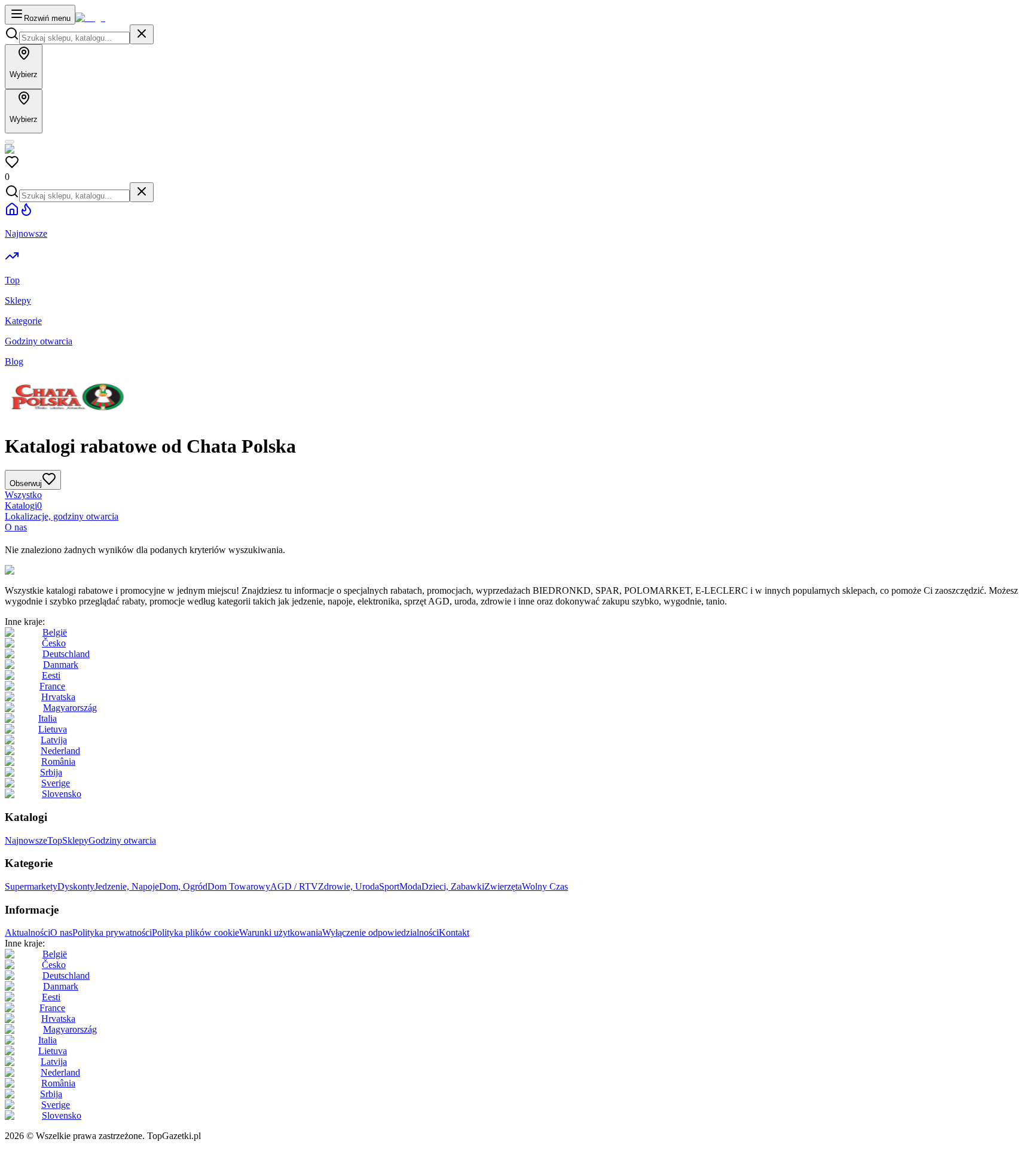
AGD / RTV (294, 886)
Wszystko (23, 495)
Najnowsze (26, 840)
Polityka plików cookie (195, 932)
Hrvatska (58, 697)
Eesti (51, 675)
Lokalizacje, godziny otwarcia (61, 516)
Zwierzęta (503, 886)
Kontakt (454, 932)
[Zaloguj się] (9, 142)
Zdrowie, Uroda (348, 886)
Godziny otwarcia (122, 840)
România (58, 761)
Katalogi (23, 505)
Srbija (51, 772)
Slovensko (61, 794)
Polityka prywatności (112, 932)
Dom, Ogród (183, 886)
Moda (410, 886)
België (54, 632)
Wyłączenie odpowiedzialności (380, 932)
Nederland (60, 751)
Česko (54, 643)
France (52, 686)
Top (54, 840)
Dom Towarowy (238, 886)
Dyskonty (75, 886)
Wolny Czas (545, 886)
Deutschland (66, 654)
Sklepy (75, 840)
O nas (16, 527)
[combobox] (74, 38)
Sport (389, 886)
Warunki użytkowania (280, 932)
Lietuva (52, 729)
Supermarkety (31, 886)
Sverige (55, 783)
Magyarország (70, 708)
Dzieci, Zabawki (452, 886)
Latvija (54, 740)
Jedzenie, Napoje (126, 886)
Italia (47, 718)
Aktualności (27, 932)
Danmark (60, 665)
